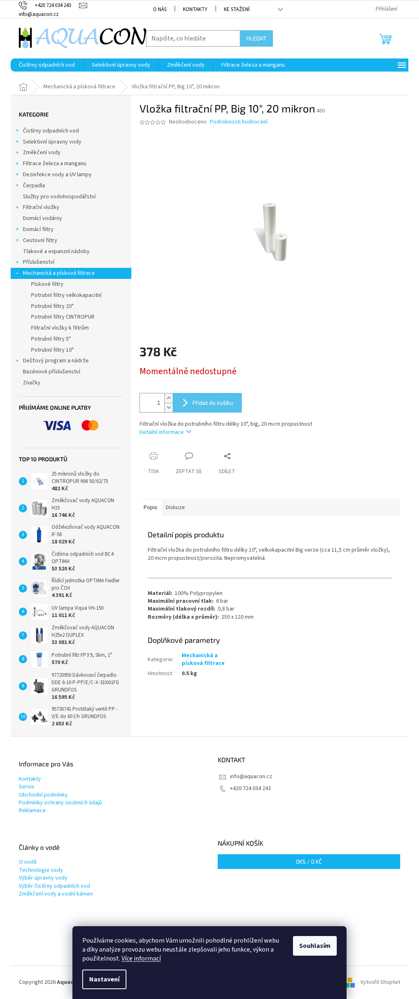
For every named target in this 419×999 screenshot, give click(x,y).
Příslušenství (38, 262)
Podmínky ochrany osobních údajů (60, 803)
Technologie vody (41, 870)
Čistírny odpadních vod (51, 131)
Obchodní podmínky (43, 795)
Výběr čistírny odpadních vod (54, 886)
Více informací (141, 958)
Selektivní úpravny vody (52, 142)
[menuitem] (47, 65)
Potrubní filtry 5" (51, 339)
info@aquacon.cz (251, 776)
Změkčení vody (42, 152)
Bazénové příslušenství (51, 372)
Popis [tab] (151, 507)
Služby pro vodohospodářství (59, 197)
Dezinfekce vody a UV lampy (57, 175)
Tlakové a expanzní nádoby (56, 251)
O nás (160, 9)
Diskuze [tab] (175, 507)
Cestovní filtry (40, 240)
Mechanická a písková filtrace (59, 273)
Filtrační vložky (41, 207)
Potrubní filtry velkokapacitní (66, 295)
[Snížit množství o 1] (168, 407)
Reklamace (32, 811)
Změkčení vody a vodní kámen (56, 894)
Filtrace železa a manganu (54, 163)
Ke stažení (237, 9)
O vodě (28, 862)
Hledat (256, 38)
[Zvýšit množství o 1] (168, 398)
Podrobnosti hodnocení (239, 122)
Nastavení (104, 979)
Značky (32, 383)
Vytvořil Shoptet (380, 982)
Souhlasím (315, 945)
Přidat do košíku (212, 402)
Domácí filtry (38, 229)
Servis (26, 787)
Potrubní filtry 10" (52, 350)
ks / (309, 861)
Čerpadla (34, 186)
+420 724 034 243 (250, 788)
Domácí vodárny (42, 218)
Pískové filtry (47, 284)
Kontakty (195, 9)
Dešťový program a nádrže (56, 361)
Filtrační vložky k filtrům (60, 328)
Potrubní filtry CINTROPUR (63, 317)
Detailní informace (162, 432)
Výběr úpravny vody (43, 878)
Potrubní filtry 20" (52, 306)
